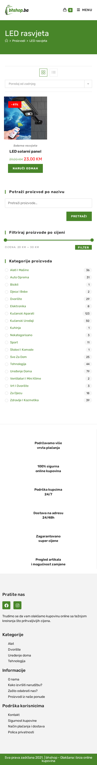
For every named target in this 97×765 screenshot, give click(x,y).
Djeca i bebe (19, 291)
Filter (83, 247)
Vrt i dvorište (19, 386)
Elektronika (18, 306)
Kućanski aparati (22, 313)
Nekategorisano (21, 335)
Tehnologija (18, 364)
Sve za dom (18, 357)
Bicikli (14, 284)
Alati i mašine (19, 270)
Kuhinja (15, 328)
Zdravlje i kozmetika (24, 400)
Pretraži (79, 216)
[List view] (54, 73)
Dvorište (16, 299)
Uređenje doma (21, 371)
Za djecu (16, 393)
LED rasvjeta (38, 41)
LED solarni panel (25, 151)
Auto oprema (19, 277)
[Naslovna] (6, 41)
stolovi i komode (21, 349)
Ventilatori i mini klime (25, 378)
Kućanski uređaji (22, 320)
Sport (14, 342)
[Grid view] (43, 73)
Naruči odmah (25, 168)
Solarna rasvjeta (25, 145)
